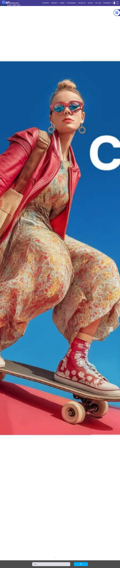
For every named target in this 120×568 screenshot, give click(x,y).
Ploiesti (9, 5)
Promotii (54, 3)
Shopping (45, 3)
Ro (118, 3)
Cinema (62, 3)
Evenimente (107, 3)
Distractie (82, 3)
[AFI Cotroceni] (10, 2)
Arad (19, 5)
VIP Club (98, 3)
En (117, 2)
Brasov (15, 5)
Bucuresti (3, 5)
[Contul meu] (114, 3)
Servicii (90, 3)
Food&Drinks (71, 3)
